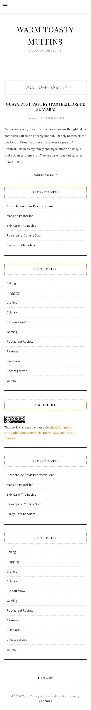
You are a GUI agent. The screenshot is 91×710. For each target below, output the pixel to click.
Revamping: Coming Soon (24, 235)
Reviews (13, 351)
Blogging (13, 293)
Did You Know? (17, 322)
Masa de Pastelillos (20, 216)
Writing (12, 380)
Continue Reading (46, 175)
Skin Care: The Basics (21, 225)
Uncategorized (17, 371)
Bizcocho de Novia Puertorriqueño (31, 206)
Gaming (12, 332)
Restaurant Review (20, 341)
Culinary (12, 312)
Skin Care (13, 361)
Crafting (12, 302)
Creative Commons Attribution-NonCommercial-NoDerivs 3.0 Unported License (39, 432)
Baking (33, 118)
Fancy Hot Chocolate (21, 245)
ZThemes (45, 701)
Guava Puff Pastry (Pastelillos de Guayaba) (45, 107)
